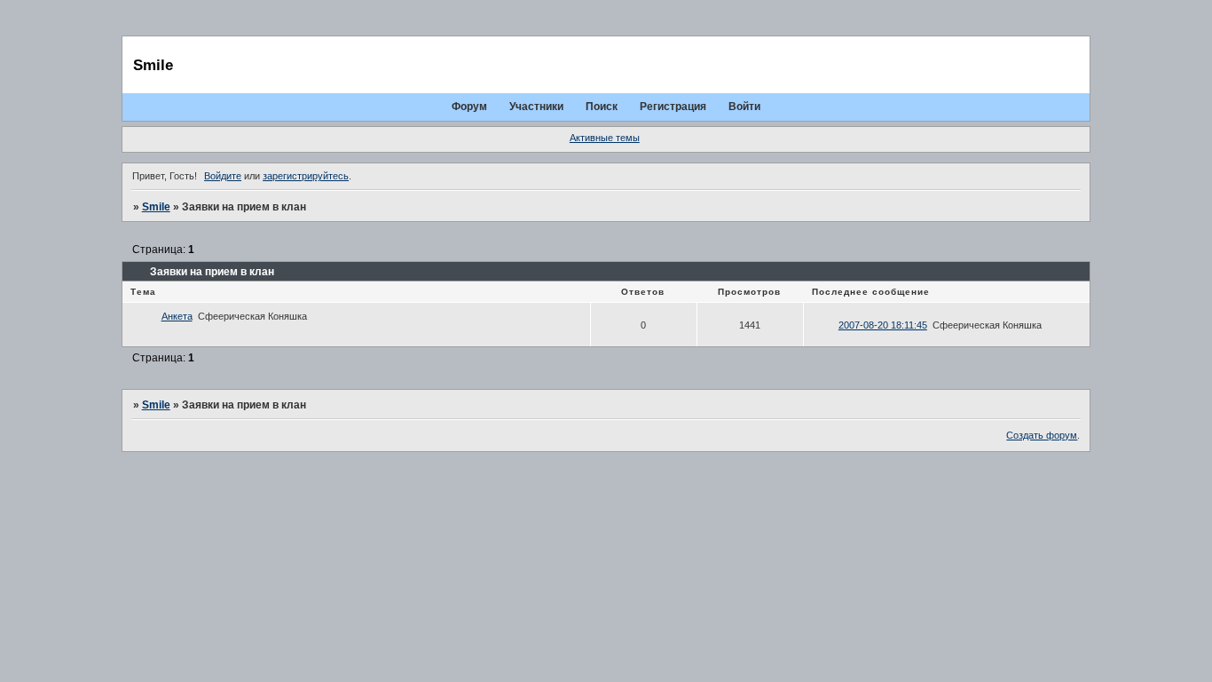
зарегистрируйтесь (306, 175)
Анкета (177, 316)
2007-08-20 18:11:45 (882, 325)
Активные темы (605, 137)
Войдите (222, 175)
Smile (156, 207)
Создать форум (1041, 435)
